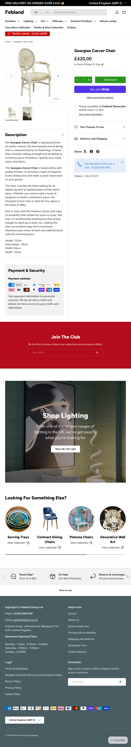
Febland (78, 176)
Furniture (10, 21)
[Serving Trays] (18, 519)
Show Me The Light (65, 448)
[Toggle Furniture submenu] (18, 21)
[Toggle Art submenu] (47, 21)
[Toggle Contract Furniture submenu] (94, 21)
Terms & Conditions (16, 668)
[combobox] (68, 12)
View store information (90, 114)
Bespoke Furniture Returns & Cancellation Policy (33, 675)
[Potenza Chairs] (81, 519)
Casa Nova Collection (17, 27)
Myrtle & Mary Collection (48, 27)
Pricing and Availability (82, 632)
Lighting (28, 21)
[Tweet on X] (85, 151)
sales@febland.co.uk (25, 619)
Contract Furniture (81, 21)
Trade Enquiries (77, 651)
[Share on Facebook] (91, 151)
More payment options (100, 97)
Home (8, 41)
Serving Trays (18, 537)
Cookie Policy (13, 694)
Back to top (65, 590)
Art (43, 21)
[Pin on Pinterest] (98, 151)
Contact (71, 27)
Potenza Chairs (81, 537)
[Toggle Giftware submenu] (65, 21)
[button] (123, 12)
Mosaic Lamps (108, 21)
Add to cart (110, 79)
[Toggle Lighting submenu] (36, 21)
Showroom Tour (77, 645)
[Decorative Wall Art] (113, 519)
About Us (73, 619)
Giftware (57, 21)
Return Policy (13, 681)
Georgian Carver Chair (23, 41)
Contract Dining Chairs (49, 539)
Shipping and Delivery (81, 639)
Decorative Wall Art (112, 539)
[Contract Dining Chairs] (50, 519)
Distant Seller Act (78, 626)
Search (72, 613)
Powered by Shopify (29, 735)
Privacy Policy (13, 687)
